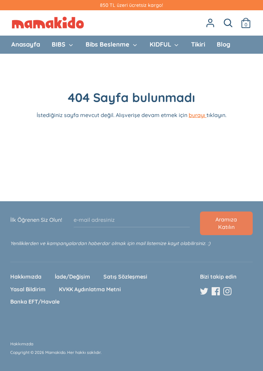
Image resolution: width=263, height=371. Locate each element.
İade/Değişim (72, 276)
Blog (223, 44)
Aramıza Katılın (226, 223)
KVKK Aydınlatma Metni (90, 289)
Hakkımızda (25, 276)
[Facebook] (216, 291)
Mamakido (55, 352)
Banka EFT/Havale (35, 301)
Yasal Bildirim (28, 289)
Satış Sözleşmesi (125, 276)
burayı (197, 115)
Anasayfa (25, 44)
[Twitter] (205, 291)
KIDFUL (161, 44)
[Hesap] (210, 20)
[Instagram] (228, 291)
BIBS (59, 44)
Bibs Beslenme (108, 44)
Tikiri (198, 44)
